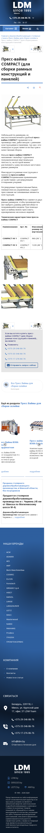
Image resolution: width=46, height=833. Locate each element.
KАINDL (9, 597)
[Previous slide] (5, 444)
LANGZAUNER (12, 606)
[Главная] (22, 11)
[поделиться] (28, 88)
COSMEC (10, 574)
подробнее (13, 471)
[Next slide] (39, 444)
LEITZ (9, 610)
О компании (12, 668)
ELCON (9, 579)
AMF (8, 565)
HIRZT (9, 592)
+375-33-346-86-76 (16, 353)
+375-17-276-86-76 (16, 358)
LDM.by (14, 778)
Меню (25, 28)
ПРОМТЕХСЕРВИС (14, 641)
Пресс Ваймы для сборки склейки (23, 38)
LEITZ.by (15, 787)
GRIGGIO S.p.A (12, 588)
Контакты (10, 673)
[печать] (34, 88)
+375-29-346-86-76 (21, 17)
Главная (4, 36)
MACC (9, 615)
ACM (8, 552)
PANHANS (10, 628)
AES (8, 561)
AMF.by (31, 787)
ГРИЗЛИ (10, 637)
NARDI (9, 624)
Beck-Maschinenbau (15, 570)
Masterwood (12, 619)
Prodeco (10, 633)
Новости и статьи (14, 677)
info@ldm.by (18, 741)
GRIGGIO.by (16, 782)
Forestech (10, 583)
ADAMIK (10, 556)
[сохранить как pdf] (40, 88)
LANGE (9, 601)
